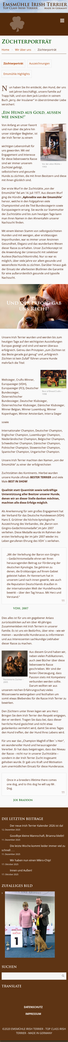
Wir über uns (23, 50)
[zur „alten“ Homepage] (33, 1020)
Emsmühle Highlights (16, 74)
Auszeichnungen (39, 63)
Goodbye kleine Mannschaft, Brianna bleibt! (37, 836)
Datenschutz (33, 1007)
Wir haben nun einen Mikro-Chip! (30, 860)
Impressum (33, 1014)
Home (5, 50)
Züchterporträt (13, 63)
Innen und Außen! (21, 870)
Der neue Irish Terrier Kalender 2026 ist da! (36, 825)
